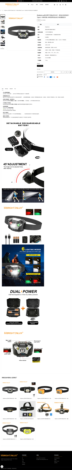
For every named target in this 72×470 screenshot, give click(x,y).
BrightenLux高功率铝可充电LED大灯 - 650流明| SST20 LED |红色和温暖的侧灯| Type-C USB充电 (10, 439)
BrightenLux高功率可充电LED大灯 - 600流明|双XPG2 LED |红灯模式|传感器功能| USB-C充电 (27, 439)
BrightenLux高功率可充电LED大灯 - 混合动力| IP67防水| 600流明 (62, 398)
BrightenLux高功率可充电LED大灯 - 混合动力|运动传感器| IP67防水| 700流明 (45, 398)
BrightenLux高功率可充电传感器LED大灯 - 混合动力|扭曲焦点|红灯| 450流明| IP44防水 (45, 418)
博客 (23, 461)
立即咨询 (52, 72)
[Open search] (57, 5)
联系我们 (23, 464)
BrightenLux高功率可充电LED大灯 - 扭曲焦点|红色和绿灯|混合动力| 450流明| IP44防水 (62, 418)
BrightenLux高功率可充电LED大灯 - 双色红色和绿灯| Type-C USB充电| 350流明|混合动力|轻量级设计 (10, 398)
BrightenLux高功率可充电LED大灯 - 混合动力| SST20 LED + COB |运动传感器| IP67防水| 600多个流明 (10, 418)
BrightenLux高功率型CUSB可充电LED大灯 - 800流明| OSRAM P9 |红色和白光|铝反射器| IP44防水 (27, 418)
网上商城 (42, 459)
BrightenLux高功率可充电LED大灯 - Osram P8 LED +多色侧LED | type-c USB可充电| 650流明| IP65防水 (27, 398)
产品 (23, 459)
